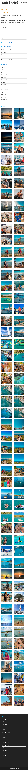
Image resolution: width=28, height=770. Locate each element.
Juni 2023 (3, 82)
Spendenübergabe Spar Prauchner (8, 59)
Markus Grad (6, 15)
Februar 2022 (4, 87)
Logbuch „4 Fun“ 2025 (5, 52)
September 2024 (4, 74)
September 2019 (4, 92)
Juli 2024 (3, 77)
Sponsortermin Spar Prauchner (7, 54)
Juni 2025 (3, 72)
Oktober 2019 (4, 89)
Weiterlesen (6, 31)
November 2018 (4, 99)
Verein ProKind (9, 2)
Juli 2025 (3, 69)
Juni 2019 (3, 97)
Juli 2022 (3, 84)
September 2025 (4, 67)
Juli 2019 (3, 94)
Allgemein (5, 17)
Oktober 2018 (4, 102)
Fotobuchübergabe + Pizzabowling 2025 (9, 49)
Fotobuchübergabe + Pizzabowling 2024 (9, 57)
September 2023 (4, 79)
